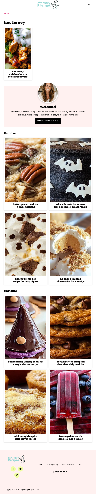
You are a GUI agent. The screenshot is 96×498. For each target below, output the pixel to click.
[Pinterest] (16, 475)
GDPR (80, 464)
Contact (40, 464)
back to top (61, 472)
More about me (46, 120)
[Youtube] (20, 469)
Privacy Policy (52, 464)
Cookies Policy (68, 464)
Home (6, 13)
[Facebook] (13, 469)
